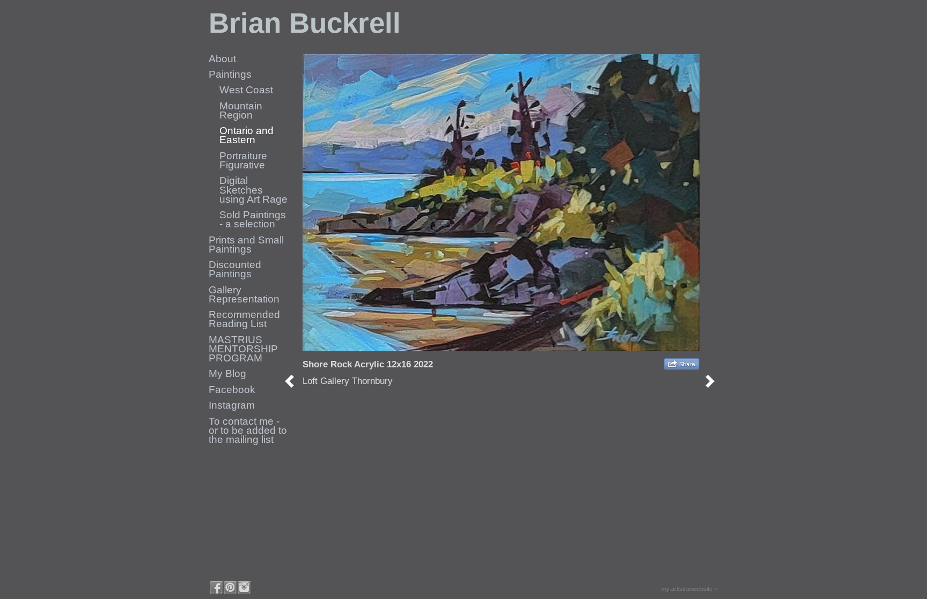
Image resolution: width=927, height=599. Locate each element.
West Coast (246, 89)
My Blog (227, 373)
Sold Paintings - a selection (252, 219)
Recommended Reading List (244, 319)
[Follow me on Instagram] (244, 587)
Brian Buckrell (305, 23)
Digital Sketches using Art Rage (253, 189)
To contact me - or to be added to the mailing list (248, 430)
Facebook (232, 389)
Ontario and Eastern (246, 135)
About (222, 58)
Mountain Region (240, 110)
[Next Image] (713, 381)
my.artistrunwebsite (686, 589)
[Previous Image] (293, 381)
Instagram (232, 405)
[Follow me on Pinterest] (230, 587)
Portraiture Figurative (243, 160)
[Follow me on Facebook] (216, 587)
